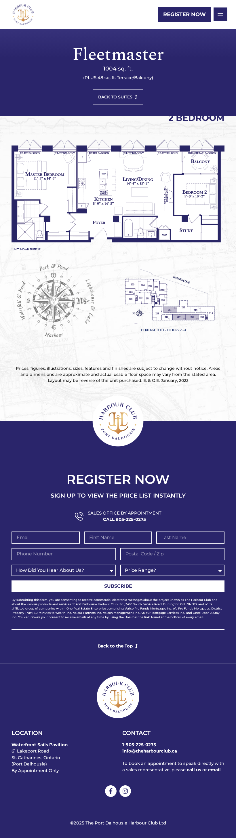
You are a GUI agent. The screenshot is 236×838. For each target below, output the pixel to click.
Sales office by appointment (124, 513)
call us (194, 769)
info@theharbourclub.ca (149, 751)
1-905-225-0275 (139, 744)
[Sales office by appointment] (79, 516)
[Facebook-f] (111, 791)
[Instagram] (125, 791)
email (214, 769)
